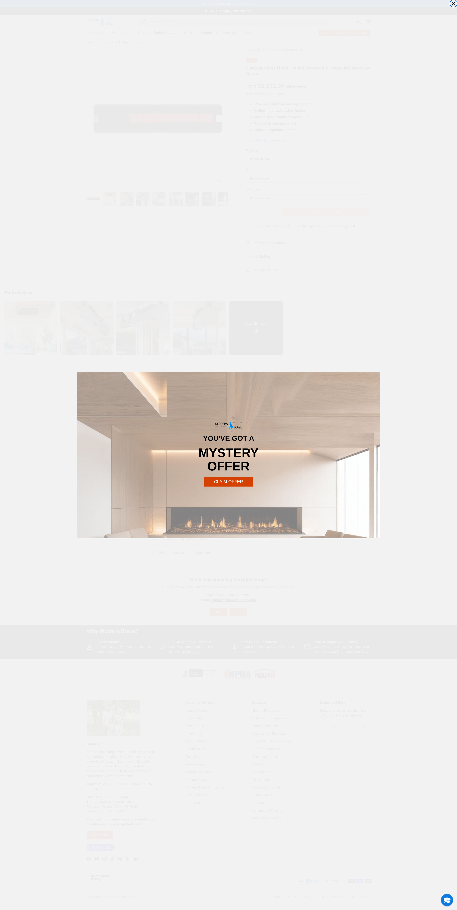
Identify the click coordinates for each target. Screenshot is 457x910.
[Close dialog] (453, 3)
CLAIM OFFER (228, 481)
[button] (447, 900)
